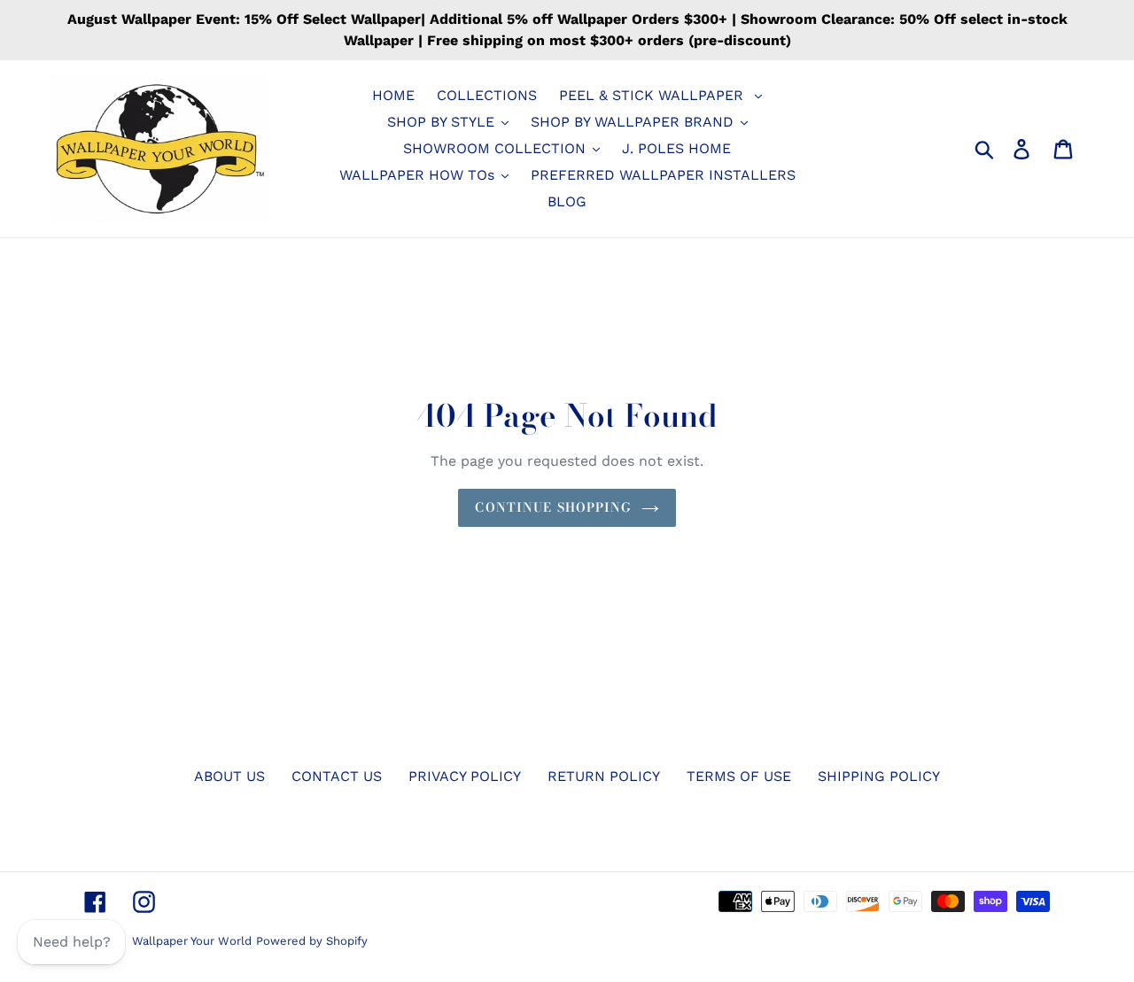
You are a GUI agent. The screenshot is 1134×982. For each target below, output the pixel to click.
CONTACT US (336, 776)
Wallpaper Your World (192, 940)
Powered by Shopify (312, 940)
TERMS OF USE (739, 776)
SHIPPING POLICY (879, 776)
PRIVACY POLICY (464, 776)
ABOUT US (229, 776)
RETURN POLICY (604, 776)
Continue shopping (553, 507)
